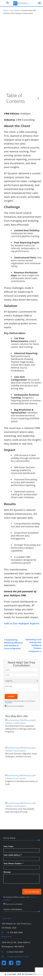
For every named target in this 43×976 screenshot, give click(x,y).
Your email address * (12, 855)
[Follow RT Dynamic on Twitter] (5, 964)
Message (7, 872)
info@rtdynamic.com (18, 957)
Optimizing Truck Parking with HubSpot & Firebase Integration (33, 645)
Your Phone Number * (13, 863)
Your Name (8, 846)
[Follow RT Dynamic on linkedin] (19, 964)
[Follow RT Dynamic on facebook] (12, 964)
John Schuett (9, 49)
